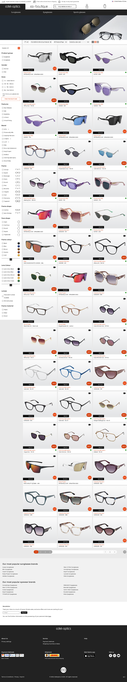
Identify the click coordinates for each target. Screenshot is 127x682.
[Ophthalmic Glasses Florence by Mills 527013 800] (110, 57)
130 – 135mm (9, 84)
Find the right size (11, 99)
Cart (105, 8)
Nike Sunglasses (69, 576)
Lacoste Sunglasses (70, 574)
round (6, 182)
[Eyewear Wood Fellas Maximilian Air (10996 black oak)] (40, 309)
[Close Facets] (11, 42)
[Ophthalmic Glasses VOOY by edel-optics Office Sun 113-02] (40, 277)
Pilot (5, 185)
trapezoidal (7, 234)
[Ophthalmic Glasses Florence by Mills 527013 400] (110, 214)
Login (86, 8)
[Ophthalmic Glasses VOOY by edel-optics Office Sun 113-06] (40, 89)
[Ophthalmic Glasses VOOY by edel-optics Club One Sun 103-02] (75, 435)
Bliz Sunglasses (7, 569)
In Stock (6, 117)
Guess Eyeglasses (8, 589)
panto (5, 179)
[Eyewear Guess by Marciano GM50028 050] (75, 529)
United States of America (120, 1)
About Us (4, 638)
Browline (6, 188)
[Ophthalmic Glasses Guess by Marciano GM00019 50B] (110, 277)
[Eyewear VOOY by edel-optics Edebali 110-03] (110, 435)
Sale (5, 111)
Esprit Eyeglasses (8, 592)
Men (5, 72)
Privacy (16, 677)
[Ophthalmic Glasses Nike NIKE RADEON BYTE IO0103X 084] (40, 246)
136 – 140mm (9, 87)
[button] (12, 6)
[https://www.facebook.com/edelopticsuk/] (110, 656)
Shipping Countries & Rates (51, 643)
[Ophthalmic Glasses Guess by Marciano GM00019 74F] (75, 214)
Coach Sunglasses (8, 571)
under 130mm (10, 80)
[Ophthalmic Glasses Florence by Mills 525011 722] (75, 183)
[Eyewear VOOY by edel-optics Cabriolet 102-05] (40, 372)
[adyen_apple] (17, 655)
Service (45, 638)
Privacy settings (6, 641)
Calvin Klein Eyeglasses (71, 589)
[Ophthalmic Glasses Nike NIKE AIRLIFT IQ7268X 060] (40, 466)
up (124, 677)
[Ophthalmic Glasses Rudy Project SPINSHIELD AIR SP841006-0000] (110, 120)
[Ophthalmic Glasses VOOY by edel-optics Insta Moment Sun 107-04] (110, 340)
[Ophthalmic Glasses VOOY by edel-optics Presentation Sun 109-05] (75, 152)
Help (85, 638)
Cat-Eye (6, 169)
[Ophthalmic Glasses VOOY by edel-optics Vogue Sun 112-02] (40, 435)
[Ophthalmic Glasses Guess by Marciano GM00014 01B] (40, 529)
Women (6, 68)
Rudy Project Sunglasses (10, 574)
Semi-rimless (8, 213)
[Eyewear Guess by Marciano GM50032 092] (40, 152)
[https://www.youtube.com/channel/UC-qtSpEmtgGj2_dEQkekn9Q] (118, 656)
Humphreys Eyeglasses (10, 585)
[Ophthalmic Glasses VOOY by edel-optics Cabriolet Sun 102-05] (110, 152)
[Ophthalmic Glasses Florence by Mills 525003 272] (110, 183)
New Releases (8, 108)
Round (6, 228)
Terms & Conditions (7, 677)
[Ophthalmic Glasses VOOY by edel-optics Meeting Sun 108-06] (40, 183)
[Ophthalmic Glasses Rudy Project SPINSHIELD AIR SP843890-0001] (40, 214)
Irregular (6, 191)
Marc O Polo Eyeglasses (10, 587)
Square (6, 173)
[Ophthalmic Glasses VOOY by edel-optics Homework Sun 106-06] (75, 340)
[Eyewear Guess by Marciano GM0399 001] (75, 246)
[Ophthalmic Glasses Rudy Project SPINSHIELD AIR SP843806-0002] (75, 277)
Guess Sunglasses (8, 567)
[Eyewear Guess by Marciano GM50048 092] (110, 498)
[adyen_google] (22, 655)
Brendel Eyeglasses (70, 587)
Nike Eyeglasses (69, 594)
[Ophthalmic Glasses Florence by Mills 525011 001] (75, 57)
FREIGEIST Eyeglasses (70, 585)
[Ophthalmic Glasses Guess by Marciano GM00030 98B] (75, 498)
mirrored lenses (8, 301)
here (49, 616)
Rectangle (7, 176)
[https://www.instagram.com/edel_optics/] (114, 656)
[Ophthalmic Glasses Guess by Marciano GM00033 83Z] (110, 466)
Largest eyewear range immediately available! (18, 1)
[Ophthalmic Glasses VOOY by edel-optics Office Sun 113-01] (40, 340)
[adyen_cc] (2, 655)
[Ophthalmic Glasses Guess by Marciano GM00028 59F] (110, 372)
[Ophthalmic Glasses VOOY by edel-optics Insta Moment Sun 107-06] (110, 309)
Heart (5, 222)
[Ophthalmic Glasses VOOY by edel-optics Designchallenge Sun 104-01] (110, 403)
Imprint (22, 677)
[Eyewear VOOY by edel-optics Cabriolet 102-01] (75, 403)
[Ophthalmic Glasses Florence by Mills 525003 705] (110, 89)
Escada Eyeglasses (69, 592)
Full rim (6, 210)
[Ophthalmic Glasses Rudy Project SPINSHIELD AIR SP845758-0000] (75, 466)
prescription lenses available (9, 296)
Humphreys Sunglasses (71, 569)
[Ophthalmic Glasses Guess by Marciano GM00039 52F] (110, 529)
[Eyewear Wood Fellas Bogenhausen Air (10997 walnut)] (75, 309)
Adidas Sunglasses (8, 576)
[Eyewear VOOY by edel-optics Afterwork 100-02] (110, 246)
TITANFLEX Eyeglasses (10, 594)
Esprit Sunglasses (69, 571)
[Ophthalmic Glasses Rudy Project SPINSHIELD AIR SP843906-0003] (75, 120)
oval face (6, 225)
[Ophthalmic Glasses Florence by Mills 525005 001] (75, 89)
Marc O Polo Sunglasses (71, 567)
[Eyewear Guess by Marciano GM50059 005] (40, 403)
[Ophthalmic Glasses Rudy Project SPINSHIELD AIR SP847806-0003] (40, 57)
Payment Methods (48, 641)
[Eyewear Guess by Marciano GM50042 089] (40, 498)
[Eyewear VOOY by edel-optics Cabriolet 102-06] (75, 372)
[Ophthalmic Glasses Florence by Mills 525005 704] (40, 120)
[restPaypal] (12, 655)
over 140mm (9, 90)
